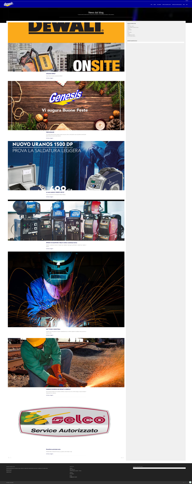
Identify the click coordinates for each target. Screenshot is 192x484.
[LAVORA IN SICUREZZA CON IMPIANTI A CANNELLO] (66, 362)
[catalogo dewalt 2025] (66, 47)
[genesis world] (9, 5)
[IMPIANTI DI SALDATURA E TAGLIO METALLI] (66, 220)
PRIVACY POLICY (9, 470)
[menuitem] (186, 0)
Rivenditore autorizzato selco (53, 449)
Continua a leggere (49, 78)
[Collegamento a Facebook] (185, 482)
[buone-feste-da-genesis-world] (66, 105)
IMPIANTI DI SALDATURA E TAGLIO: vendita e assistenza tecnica (61, 242)
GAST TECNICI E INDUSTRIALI (53, 329)
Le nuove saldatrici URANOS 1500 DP (55, 192)
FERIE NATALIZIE (50, 132)
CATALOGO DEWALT (51, 73)
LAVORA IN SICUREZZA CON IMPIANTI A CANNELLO (58, 389)
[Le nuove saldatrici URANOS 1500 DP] (66, 165)
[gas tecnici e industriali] (66, 289)
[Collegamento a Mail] (183, 482)
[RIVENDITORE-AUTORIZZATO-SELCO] (66, 422)
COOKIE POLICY (8, 472)
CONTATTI (187, 0)
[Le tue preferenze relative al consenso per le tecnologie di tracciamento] (190, 482)
